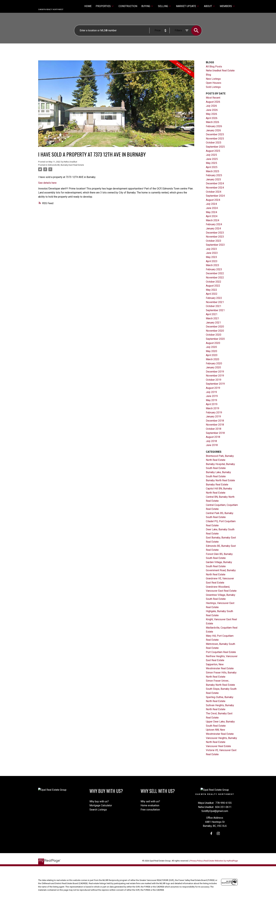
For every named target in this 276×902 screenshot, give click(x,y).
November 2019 (215, 375)
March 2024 (212, 220)
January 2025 (213, 179)
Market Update (186, 6)
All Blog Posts (214, 66)
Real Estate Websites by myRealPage (221, 861)
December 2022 (215, 273)
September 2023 (215, 244)
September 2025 (215, 146)
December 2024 (215, 183)
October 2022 (213, 281)
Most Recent (213, 97)
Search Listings (98, 809)
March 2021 (212, 318)
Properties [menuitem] (103, 6)
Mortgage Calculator (100, 805)
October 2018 (213, 428)
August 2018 (213, 436)
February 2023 (214, 269)
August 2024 (213, 199)
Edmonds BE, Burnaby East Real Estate (66, 165)
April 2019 (211, 404)
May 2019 (211, 400)
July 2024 (211, 203)
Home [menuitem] (88, 6)
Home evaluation (150, 805)
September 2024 (215, 195)
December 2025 (215, 134)
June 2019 (212, 396)
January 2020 (213, 367)
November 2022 (215, 277)
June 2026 (212, 109)
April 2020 (211, 355)
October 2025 (213, 142)
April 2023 (211, 261)
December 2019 (215, 371)
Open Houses (213, 82)
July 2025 (211, 154)
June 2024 (212, 208)
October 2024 (213, 191)
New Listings (213, 78)
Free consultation (150, 809)
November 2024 (215, 187)
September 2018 (215, 432)
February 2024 (214, 224)
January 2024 (213, 228)
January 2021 (213, 322)
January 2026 (213, 130)
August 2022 (213, 285)
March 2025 (212, 171)
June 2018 (212, 445)
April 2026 (211, 118)
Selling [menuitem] (163, 6)
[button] (211, 833)
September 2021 (215, 310)
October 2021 (213, 306)
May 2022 (211, 289)
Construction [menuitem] (128, 6)
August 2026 (213, 101)
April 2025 (211, 167)
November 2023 (215, 236)
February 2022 (214, 297)
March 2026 (212, 122)
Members (226, 6)
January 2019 (213, 416)
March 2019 (212, 408)
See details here (47, 182)
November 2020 (215, 330)
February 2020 (214, 363)
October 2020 (213, 334)
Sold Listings (213, 86)
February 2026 (214, 126)
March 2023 (212, 265)
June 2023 (212, 252)
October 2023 (213, 240)
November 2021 (215, 302)
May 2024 (211, 212)
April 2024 (211, 216)
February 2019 (214, 412)
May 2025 (211, 163)
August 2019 (213, 387)
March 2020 (212, 359)
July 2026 (211, 105)
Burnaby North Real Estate (220, 480)
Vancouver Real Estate (218, 746)
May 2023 (211, 257)
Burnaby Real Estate (217, 484)
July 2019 (211, 392)
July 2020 (211, 347)
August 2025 (213, 150)
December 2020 (215, 326)
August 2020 (213, 343)
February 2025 (214, 175)
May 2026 (211, 113)
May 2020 (211, 351)
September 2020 (215, 338)
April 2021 (211, 314)
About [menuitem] (208, 6)
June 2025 (212, 159)
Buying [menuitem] (145, 6)
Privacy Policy (196, 861)
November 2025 (215, 138)
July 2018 (211, 441)
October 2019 (213, 379)
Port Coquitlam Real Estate (221, 652)
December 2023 (215, 232)
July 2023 (211, 248)
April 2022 (211, 293)
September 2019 (215, 383)
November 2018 (215, 424)
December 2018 (215, 420)
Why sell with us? (150, 801)
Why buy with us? (99, 801)
